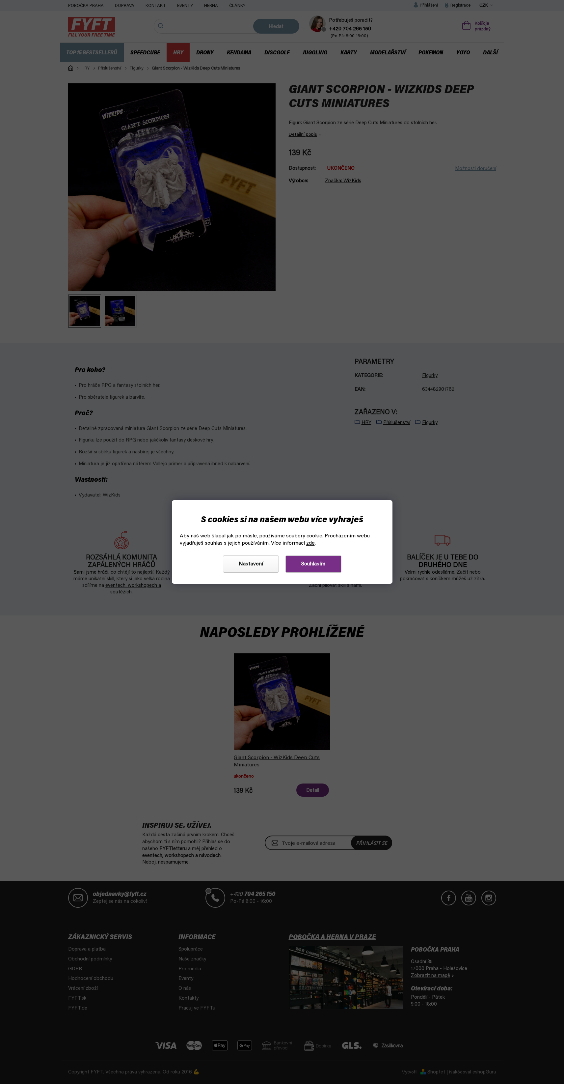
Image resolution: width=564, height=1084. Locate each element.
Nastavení (251, 564)
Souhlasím (313, 564)
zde (310, 543)
